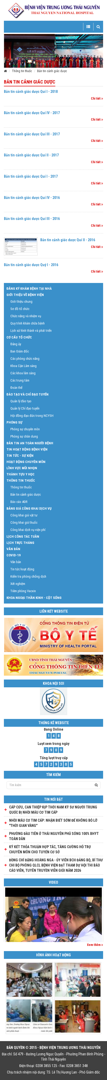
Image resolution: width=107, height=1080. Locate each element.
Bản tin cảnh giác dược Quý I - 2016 (31, 265)
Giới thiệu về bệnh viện (25, 295)
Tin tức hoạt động (22, 569)
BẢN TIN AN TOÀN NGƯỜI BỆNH (29, 443)
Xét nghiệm (17, 584)
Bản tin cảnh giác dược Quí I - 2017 (31, 176)
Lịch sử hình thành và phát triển (31, 331)
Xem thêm (94, 945)
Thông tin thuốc (22, 71)
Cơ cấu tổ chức (19, 337)
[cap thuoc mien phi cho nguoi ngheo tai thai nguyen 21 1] (53, 923)
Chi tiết (96, 98)
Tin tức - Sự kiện (20, 456)
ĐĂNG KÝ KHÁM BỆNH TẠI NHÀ (29, 288)
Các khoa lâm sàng (23, 373)
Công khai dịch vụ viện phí (27, 530)
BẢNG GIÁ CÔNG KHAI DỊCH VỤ (28, 508)
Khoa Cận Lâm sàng (23, 366)
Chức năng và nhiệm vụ (25, 316)
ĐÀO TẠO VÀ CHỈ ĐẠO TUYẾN (27, 394)
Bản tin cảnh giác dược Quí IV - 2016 (32, 198)
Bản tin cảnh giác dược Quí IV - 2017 (32, 113)
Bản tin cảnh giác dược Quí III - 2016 (32, 219)
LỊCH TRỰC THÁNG (20, 543)
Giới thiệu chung (21, 301)
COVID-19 (13, 555)
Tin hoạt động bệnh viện (27, 449)
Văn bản (13, 549)
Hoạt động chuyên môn (25, 462)
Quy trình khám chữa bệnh (27, 323)
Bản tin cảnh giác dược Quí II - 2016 (67, 240)
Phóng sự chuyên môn (25, 429)
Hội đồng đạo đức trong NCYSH (32, 416)
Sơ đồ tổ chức (19, 309)
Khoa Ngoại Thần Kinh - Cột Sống (34, 598)
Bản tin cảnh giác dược (52, 71)
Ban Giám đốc (19, 351)
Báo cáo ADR (19, 502)
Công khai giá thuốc (23, 522)
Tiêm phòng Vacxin (23, 591)
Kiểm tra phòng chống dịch (28, 576)
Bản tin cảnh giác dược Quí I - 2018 (31, 91)
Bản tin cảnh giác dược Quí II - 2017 (31, 155)
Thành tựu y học (20, 474)
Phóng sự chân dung (24, 436)
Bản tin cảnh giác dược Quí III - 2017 (32, 134)
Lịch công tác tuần (22, 536)
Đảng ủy (15, 344)
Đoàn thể (16, 388)
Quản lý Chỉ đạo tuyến (24, 408)
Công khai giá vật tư (23, 515)
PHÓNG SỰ (14, 422)
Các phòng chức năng (24, 359)
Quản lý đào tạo (20, 401)
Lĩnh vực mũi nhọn (21, 468)
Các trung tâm (19, 380)
